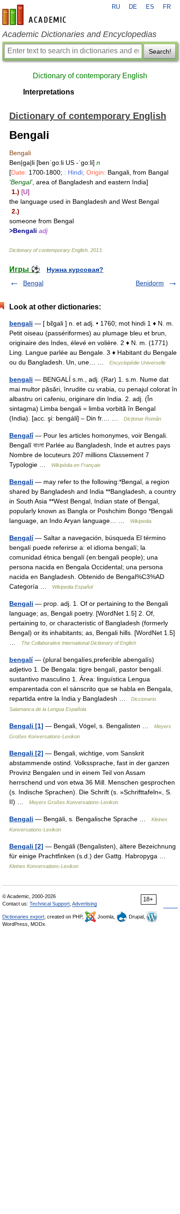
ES (150, 7)
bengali (21, 323)
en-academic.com (35, 15)
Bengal (33, 283)
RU (116, 7)
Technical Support (50, 903)
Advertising (84, 903)
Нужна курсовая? (75, 269)
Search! (160, 51)
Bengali (21, 481)
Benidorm (150, 283)
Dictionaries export (23, 916)
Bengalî (21, 435)
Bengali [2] (26, 753)
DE (133, 7)
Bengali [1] (26, 726)
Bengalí (21, 537)
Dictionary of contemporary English (90, 76)
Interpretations (48, 92)
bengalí (21, 659)
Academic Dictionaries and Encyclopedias (79, 34)
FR (167, 7)
